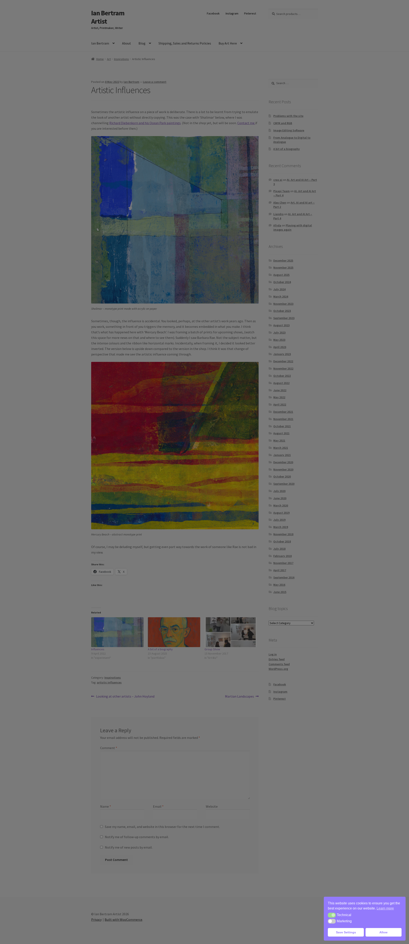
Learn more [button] (385, 908)
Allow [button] (383, 932)
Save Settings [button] (346, 932)
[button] (332, 915)
